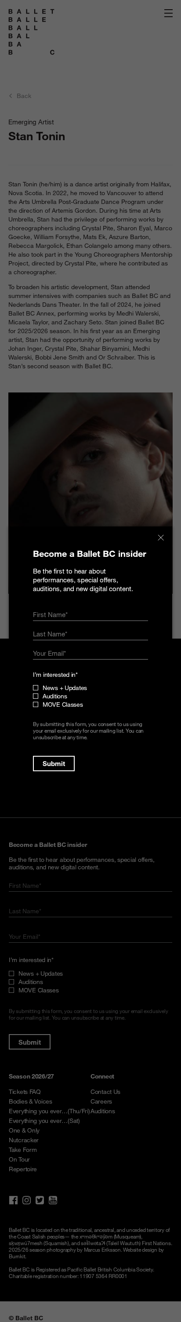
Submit (54, 763)
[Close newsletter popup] (161, 538)
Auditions (55, 696)
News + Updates (65, 687)
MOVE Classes (63, 704)
